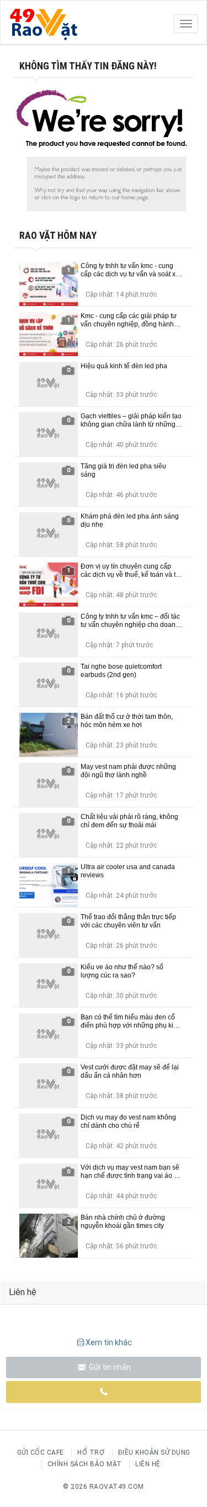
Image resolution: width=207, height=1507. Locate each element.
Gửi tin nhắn (109, 1367)
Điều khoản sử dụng (154, 1452)
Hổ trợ (90, 1452)
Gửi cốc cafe (40, 1452)
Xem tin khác (109, 1342)
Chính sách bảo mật (84, 1464)
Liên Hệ (148, 1464)
